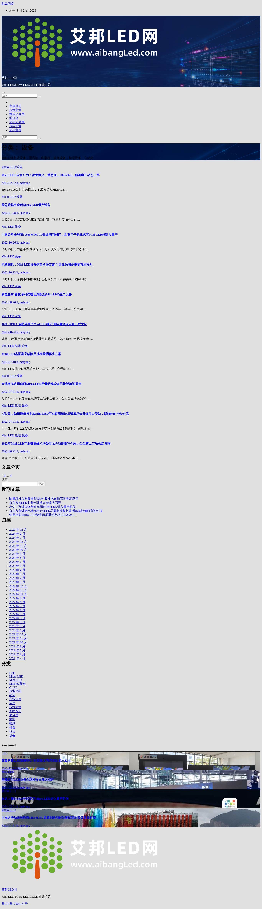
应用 (12, 703)
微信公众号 (17, 114)
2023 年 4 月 (17, 569)
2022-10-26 (9, 242)
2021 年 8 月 (17, 646)
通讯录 (13, 118)
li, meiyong (23, 182)
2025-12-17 (9, 768)
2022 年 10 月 (18, 594)
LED (12, 673)
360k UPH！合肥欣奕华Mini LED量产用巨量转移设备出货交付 (44, 324)
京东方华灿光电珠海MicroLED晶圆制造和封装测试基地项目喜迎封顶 (55, 510)
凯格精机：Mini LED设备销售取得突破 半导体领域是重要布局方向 (47, 264)
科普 (12, 727)
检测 (18, 345)
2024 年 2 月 (17, 533)
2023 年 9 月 (17, 553)
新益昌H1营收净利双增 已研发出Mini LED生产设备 (37, 294)
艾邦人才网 (17, 122)
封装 (12, 695)
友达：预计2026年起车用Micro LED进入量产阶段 (42, 506)
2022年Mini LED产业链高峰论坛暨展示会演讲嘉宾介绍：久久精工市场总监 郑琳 (56, 443)
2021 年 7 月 (17, 650)
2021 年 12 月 (18, 634)
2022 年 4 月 (17, 618)
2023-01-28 (9, 212)
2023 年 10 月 (18, 549)
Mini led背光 (17, 683)
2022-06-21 (9, 451)
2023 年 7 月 (17, 561)
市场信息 (15, 106)
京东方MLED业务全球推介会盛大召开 (35, 502)
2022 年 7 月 (17, 606)
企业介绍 (15, 691)
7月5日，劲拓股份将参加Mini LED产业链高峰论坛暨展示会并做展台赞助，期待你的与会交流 (65, 413)
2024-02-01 (9, 806)
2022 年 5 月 (17, 614)
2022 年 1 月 (17, 630)
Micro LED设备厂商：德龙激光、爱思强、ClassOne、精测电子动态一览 (51, 175)
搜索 (5, 479)
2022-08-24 (9, 332)
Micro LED (9, 167)
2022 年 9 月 (17, 598)
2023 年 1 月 (17, 582)
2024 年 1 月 (17, 537)
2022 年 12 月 (18, 586)
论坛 (18, 405)
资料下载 (15, 126)
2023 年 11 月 (18, 545)
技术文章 (15, 110)
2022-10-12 (9, 272)
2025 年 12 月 (18, 529)
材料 (12, 719)
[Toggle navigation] (3, 92)
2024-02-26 (9, 787)
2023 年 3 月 (17, 574)
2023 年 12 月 (18, 541)
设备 (19, 167)
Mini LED (8, 226)
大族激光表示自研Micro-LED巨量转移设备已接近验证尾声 (41, 383)
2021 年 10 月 (18, 642)
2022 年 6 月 (17, 610)
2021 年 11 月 (18, 638)
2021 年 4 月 (17, 658)
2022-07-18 (9, 362)
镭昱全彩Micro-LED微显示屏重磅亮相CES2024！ (42, 514)
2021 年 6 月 (17, 654)
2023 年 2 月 (17, 578)
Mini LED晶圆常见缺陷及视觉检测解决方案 (31, 354)
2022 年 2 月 (17, 626)
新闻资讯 (15, 711)
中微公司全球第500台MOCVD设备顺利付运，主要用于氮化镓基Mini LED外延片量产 (60, 234)
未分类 (13, 715)
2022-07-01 (9, 391)
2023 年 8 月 (17, 557)
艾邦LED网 (9, 77)
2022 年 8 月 (17, 602)
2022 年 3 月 (17, 622)
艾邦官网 (15, 130)
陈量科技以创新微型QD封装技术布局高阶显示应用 (43, 498)
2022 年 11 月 (18, 590)
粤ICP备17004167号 (15, 903)
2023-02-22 (9, 182)
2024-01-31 (9, 825)
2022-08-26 (9, 302)
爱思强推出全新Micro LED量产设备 (26, 205)
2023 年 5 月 (17, 565)
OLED (13, 687)
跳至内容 (8, 3)
